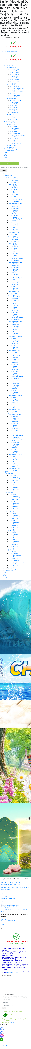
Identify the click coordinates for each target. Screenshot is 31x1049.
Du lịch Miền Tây (14, 69)
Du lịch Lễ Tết (10, 114)
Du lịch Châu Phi (11, 147)
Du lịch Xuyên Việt (14, 222)
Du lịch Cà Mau (14, 76)
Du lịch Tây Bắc (14, 104)
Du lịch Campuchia (15, 133)
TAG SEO (10, 1015)
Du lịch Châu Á (11, 124)
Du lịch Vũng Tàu (14, 74)
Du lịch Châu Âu (11, 123)
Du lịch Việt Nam (7, 175)
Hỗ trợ (7, 977)
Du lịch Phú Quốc (14, 81)
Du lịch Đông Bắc (14, 102)
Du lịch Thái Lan (14, 130)
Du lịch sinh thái (13, 225)
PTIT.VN (12, 1022)
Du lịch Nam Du (14, 83)
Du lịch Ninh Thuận (15, 95)
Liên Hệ (5, 577)
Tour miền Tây (13, 71)
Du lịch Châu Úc (11, 142)
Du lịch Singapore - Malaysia (17, 135)
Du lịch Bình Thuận (15, 93)
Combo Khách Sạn (8, 570)
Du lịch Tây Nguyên (12, 109)
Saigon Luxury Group (12, 972)
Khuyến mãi (9, 988)
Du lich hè (12, 227)
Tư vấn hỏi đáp (10, 984)
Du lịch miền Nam (11, 67)
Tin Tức (5, 576)
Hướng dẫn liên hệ (11, 981)
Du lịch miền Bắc (11, 98)
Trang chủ (5, 173)
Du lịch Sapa (13, 105)
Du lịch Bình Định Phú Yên (17, 88)
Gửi (4, 1008)
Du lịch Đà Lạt (13, 111)
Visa (4, 574)
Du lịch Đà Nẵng (14, 86)
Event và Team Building (9, 569)
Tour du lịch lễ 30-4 (15, 117)
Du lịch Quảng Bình (15, 90)
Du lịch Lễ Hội (13, 119)
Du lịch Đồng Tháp (14, 182)
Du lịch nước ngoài (8, 472)
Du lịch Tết (13, 116)
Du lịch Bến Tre (14, 78)
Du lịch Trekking (13, 229)
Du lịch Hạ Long (14, 107)
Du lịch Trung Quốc (15, 138)
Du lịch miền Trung (12, 85)
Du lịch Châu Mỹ (11, 145)
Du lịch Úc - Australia (15, 143)
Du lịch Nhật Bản (14, 137)
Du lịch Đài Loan (14, 128)
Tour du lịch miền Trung (16, 91)
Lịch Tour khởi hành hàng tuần (9, 51)
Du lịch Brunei (13, 126)
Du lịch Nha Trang (14, 97)
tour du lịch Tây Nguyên (16, 112)
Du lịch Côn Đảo (14, 79)
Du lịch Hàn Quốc (14, 131)
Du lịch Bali (13, 140)
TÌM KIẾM (3, 170)
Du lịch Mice (12, 220)
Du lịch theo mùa (14, 224)
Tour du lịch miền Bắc (15, 100)
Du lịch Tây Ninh (14, 72)
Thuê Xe (5, 572)
